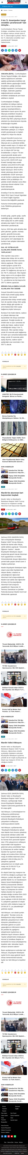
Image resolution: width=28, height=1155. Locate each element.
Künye (16, 1142)
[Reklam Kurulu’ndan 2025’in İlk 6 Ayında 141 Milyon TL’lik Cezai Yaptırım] (14, 678)
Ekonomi (10, 10)
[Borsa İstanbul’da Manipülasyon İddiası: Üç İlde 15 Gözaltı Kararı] (14, 407)
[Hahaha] (18, 352)
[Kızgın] (15, 352)
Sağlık (17, 1108)
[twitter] (6, 50)
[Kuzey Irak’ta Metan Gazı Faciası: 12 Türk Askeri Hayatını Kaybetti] (14, 700)
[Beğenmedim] (12, 352)
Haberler (5, 10)
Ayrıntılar (17, 1153)
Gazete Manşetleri (6, 1127)
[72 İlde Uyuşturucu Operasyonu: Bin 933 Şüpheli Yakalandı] (14, 656)
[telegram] (12, 50)
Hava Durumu (5, 1125)
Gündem (4, 1108)
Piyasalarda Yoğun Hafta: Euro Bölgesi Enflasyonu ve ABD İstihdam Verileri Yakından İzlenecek (13, 439)
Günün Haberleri (14, 1115)
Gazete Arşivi (13, 1120)
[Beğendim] (2, 352)
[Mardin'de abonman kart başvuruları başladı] (14, 525)
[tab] (5, 361)
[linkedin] (16, 50)
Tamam (22, 1153)
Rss (5, 1142)
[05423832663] (15, 1136)
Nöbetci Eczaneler (6, 1130)
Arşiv (11, 1117)
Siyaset (4, 1111)
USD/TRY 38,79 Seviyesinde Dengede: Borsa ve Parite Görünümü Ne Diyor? (12, 395)
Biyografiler (4, 1122)
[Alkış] (5, 352)
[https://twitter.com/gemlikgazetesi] (5, 1136)
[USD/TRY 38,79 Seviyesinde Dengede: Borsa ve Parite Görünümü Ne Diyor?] (14, 385)
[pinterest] (19, 50)
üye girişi (18, 366)
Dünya (4, 1106)
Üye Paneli (13, 1113)
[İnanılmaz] (21, 352)
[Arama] (26, 2)
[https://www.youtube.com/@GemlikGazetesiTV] (12, 1136)
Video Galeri (4, 1115)
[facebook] (2, 50)
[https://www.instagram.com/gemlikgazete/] (8, 1136)
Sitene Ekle (10, 1142)
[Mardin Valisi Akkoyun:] (14, 782)
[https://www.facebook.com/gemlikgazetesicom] (2, 1136)
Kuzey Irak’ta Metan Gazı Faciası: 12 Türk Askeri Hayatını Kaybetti (11, 710)
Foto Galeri (4, 1113)
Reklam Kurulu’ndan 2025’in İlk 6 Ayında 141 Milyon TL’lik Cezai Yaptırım (13, 689)
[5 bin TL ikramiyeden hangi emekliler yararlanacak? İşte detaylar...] (14, 62)
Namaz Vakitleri (5, 1132)
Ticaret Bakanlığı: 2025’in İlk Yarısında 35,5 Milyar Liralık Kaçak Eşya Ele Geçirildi (13, 645)
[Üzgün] (25, 352)
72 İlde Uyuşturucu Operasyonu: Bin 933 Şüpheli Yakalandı (13, 667)
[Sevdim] (9, 352)
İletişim (21, 1142)
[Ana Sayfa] (1, 10)
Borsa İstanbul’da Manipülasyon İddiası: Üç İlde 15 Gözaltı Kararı (13, 417)
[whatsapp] (9, 50)
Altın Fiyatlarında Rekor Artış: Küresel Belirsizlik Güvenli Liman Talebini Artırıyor (13, 461)
